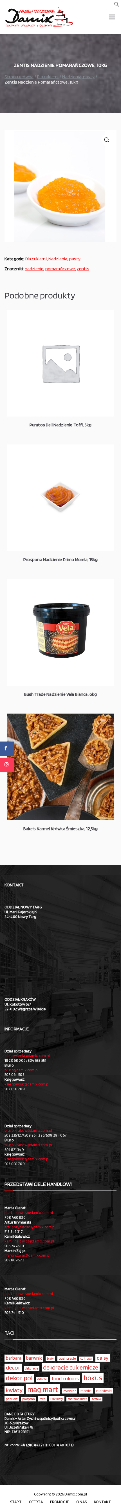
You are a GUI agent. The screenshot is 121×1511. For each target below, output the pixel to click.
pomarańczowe (60, 268)
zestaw (96, 1399)
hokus (93, 1377)
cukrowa (86, 1358)
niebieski (104, 1390)
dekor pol (19, 1378)
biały (50, 1358)
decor (13, 1367)
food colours (65, 1378)
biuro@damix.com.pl (22, 1070)
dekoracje (31, 1368)
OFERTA (36, 1501)
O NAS (81, 1501)
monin (85, 1390)
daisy (103, 1358)
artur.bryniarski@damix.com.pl (30, 1227)
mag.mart (42, 1389)
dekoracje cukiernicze (70, 1367)
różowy (56, 1398)
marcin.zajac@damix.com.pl (27, 1255)
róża (43, 1399)
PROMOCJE (59, 1501)
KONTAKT (102, 1501)
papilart (11, 1399)
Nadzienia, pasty (78, 76)
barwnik (34, 1358)
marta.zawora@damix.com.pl (29, 1212)
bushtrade (67, 1358)
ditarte (42, 1379)
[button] (117, 5)
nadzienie (34, 268)
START (16, 1501)
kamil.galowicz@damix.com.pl (29, 1241)
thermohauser (77, 1399)
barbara (13, 1358)
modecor (69, 1391)
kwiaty (14, 1390)
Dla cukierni (48, 76)
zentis (83, 268)
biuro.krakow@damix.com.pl (28, 1130)
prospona (28, 1399)
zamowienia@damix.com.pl (27, 1055)
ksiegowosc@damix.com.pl (27, 1084)
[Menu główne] (111, 17)
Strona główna (19, 76)
